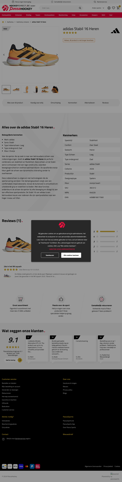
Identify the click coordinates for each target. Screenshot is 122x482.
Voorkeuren (50, 255)
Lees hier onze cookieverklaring (62, 248)
